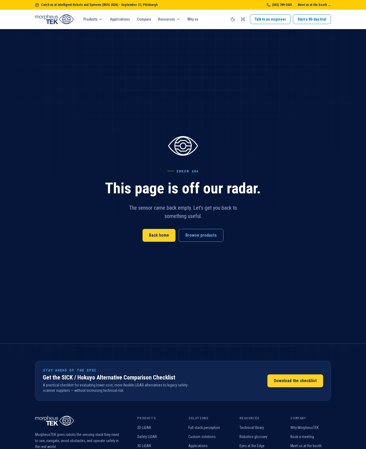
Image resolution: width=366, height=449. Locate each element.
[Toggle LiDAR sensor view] (243, 19)
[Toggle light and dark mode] (233, 19)
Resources (166, 19)
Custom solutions (202, 437)
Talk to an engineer (270, 19)
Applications (120, 19)
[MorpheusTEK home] (54, 19)
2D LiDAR (144, 427)
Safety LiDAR (147, 437)
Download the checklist (295, 380)
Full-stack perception (204, 427)
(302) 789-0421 (282, 5)
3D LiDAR (144, 446)
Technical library (252, 427)
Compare (144, 19)
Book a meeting (302, 437)
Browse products (201, 235)
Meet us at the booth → (314, 5)
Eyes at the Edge (252, 446)
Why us (192, 19)
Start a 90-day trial (311, 19)
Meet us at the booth (306, 446)
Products (90, 19)
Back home (159, 235)
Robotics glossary (253, 437)
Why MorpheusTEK (304, 427)
